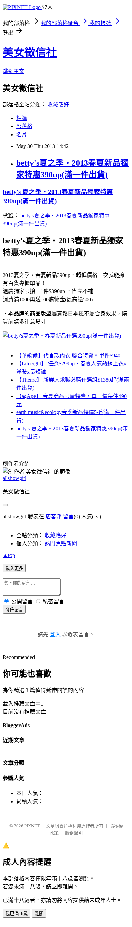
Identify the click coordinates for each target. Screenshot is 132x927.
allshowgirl (14, 478)
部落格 (24, 126)
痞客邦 (53, 516)
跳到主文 (13, 71)
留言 (68, 516)
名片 (21, 134)
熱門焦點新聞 (61, 543)
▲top (9, 555)
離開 (39, 913)
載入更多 (14, 568)
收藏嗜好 (58, 105)
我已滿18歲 (16, 913)
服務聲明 (74, 832)
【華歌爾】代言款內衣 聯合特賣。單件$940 (68, 355)
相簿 (21, 118)
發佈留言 (14, 609)
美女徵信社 (30, 52)
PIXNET (32, 825)
